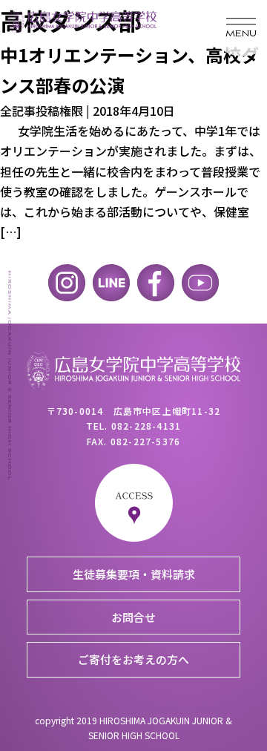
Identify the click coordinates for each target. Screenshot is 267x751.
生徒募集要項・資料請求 (134, 574)
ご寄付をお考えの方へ (133, 659)
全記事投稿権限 (41, 110)
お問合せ (133, 617)
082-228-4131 (146, 425)
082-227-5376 (145, 441)
